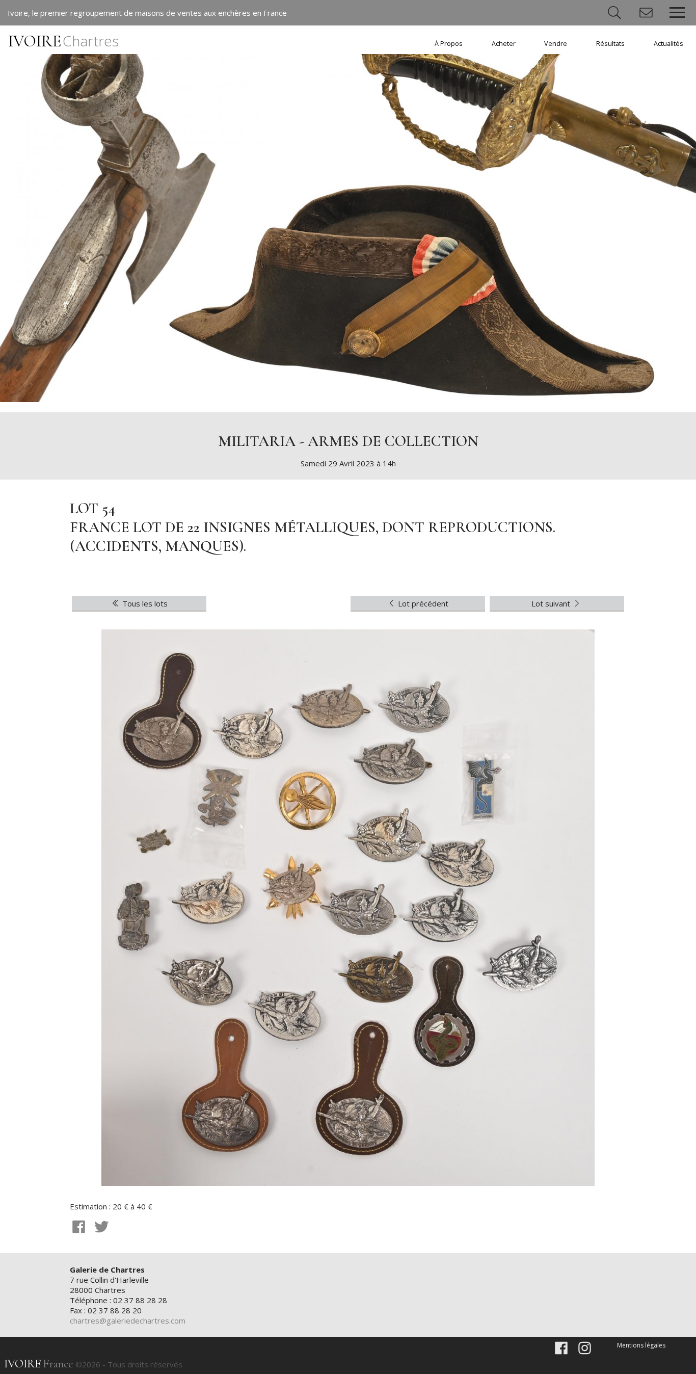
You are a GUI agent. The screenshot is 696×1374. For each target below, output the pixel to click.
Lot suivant (551, 603)
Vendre (555, 43)
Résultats (610, 43)
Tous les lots (144, 603)
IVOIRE (63, 41)
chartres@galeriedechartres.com (127, 1320)
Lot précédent (422, 603)
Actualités (668, 43)
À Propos (449, 43)
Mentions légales (641, 1345)
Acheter (504, 43)
